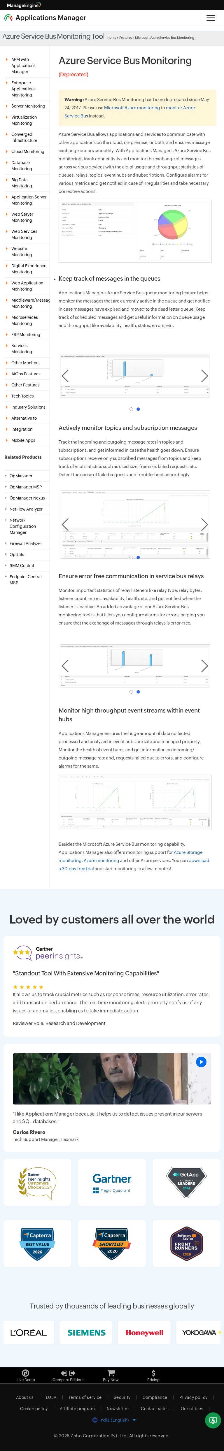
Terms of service (85, 1397)
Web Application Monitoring (27, 286)
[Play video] (201, 1062)
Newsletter (118, 1409)
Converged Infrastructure (24, 137)
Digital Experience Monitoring (28, 268)
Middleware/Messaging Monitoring (30, 303)
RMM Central (22, 565)
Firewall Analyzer (26, 543)
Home (111, 37)
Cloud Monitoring (27, 151)
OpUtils (17, 554)
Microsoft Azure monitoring (132, 107)
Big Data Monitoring (21, 182)
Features (125, 37)
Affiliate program (77, 1409)
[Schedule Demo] (213, 1421)
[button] (131, 409)
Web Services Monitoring (24, 234)
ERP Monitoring (25, 334)
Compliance (155, 1397)
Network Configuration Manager (23, 526)
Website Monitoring (21, 251)
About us (25, 1397)
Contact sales (155, 1409)
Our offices (192, 1409)
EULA (51, 1397)
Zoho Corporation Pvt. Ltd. (99, 1435)
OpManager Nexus (27, 498)
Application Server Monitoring (29, 200)
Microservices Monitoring (24, 320)
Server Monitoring (28, 106)
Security (122, 1397)
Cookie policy (34, 1409)
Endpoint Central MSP (26, 579)
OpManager (21, 476)
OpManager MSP (26, 487)
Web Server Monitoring (22, 217)
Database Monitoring (21, 165)
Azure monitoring (101, 860)
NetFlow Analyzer (26, 509)
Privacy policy (193, 1397)
